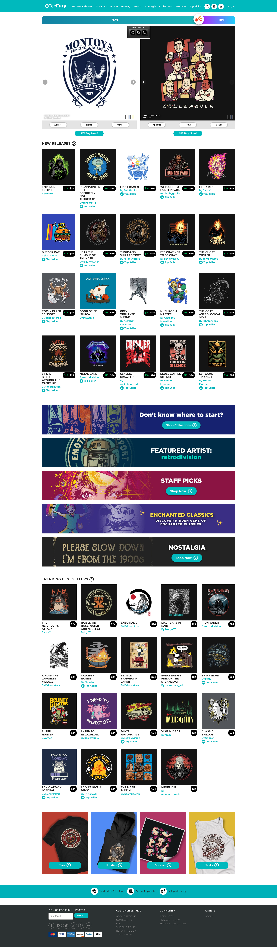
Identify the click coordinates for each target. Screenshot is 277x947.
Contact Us (124, 920)
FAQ (118, 923)
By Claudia (87, 682)
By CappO (205, 190)
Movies (114, 6)
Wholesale (124, 934)
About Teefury (126, 916)
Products (181, 6)
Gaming (125, 6)
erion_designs (53, 118)
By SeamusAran (130, 794)
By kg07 (86, 632)
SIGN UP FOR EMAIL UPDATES (66, 910)
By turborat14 (88, 203)
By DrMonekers (130, 626)
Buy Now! (89, 133)
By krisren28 (49, 255)
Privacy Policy (170, 920)
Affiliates (167, 916)
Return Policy (126, 931)
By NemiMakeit (51, 794)
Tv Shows (101, 6)
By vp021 (47, 632)
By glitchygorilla (170, 193)
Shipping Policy (126, 927)
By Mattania (87, 318)
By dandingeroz (169, 259)
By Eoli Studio (128, 190)
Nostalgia (150, 6)
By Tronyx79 (168, 629)
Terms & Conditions (173, 923)
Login (231, 6)
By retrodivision (89, 377)
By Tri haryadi (89, 794)
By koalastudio (90, 738)
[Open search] (207, 6)
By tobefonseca (208, 321)
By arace (47, 738)
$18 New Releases (81, 6)
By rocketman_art (172, 685)
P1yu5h (148, 118)
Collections (166, 6)
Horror (138, 6)
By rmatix (47, 193)
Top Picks (195, 6)
